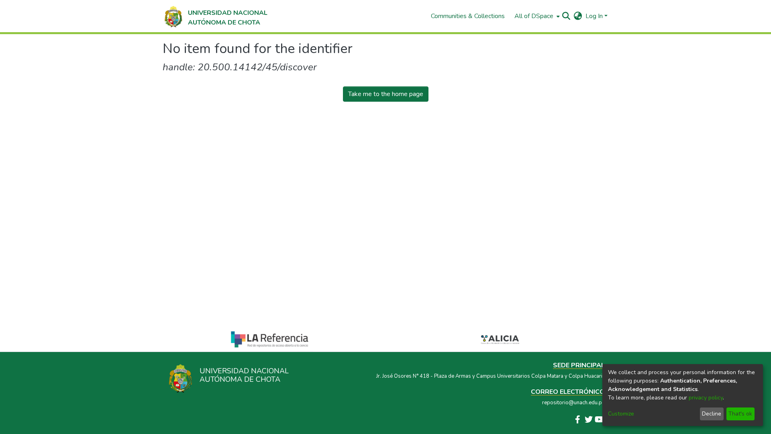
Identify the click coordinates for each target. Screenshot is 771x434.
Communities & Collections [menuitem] (468, 16)
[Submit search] (566, 16)
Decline (711, 414)
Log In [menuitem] (594, 16)
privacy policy (706, 397)
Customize (621, 414)
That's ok (740, 414)
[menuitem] (536, 16)
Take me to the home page (385, 94)
